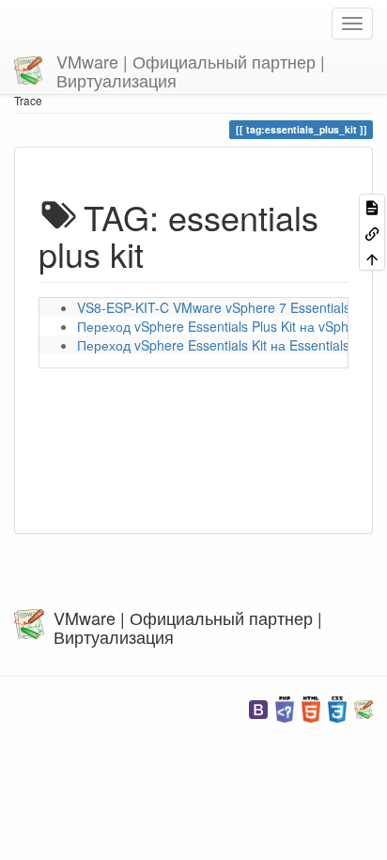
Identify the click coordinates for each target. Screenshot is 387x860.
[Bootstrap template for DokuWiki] (258, 707)
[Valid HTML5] (311, 707)
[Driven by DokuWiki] (363, 707)
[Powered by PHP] (284, 707)
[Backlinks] (372, 231)
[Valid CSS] (337, 707)
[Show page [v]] (372, 206)
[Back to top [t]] (372, 258)
